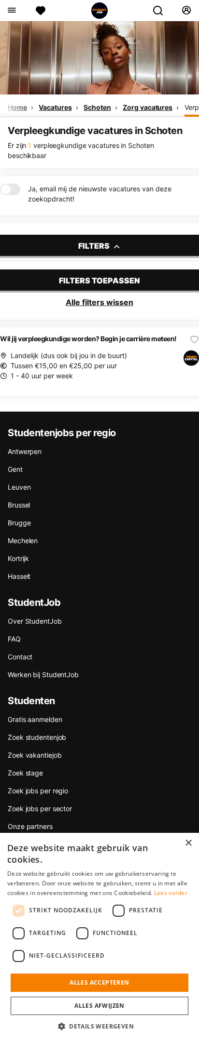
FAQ (14, 639)
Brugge (19, 523)
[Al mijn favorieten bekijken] (40, 10)
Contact (20, 657)
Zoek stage (25, 773)
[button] (99, 1026)
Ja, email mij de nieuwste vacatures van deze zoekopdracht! (99, 194)
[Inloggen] (186, 10)
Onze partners (30, 826)
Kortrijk (18, 558)
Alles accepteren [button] (99, 982)
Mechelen (23, 540)
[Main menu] (11, 10)
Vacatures (55, 107)
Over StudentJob (35, 621)
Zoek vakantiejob (34, 755)
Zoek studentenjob (37, 737)
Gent (15, 469)
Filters (94, 246)
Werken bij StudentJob (43, 674)
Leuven (19, 487)
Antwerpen (25, 451)
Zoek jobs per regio (38, 791)
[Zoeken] (162, 10)
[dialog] (99, 937)
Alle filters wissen (99, 302)
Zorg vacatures (147, 107)
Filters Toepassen (99, 280)
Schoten (97, 107)
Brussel (19, 505)
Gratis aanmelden (35, 719)
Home (17, 107)
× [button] (188, 843)
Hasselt (19, 576)
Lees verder (170, 893)
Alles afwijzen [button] (99, 1006)
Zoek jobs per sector (40, 808)
